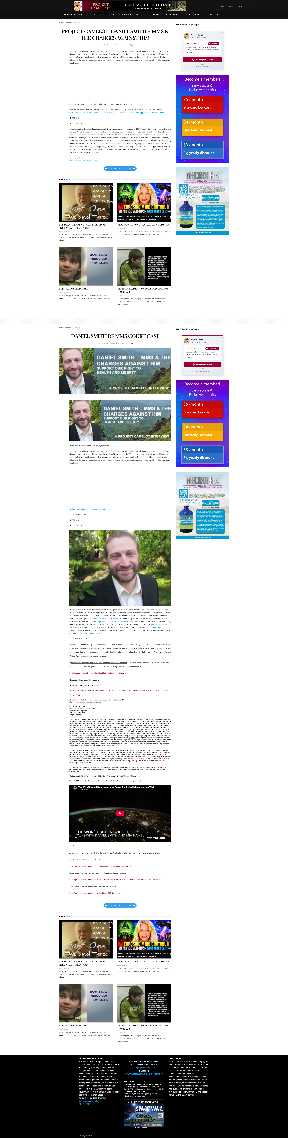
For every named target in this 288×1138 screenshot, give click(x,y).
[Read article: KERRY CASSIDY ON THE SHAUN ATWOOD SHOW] (144, 202)
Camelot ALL (68, 22)
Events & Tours (103, 14)
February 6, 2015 (103, 45)
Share (78, 695)
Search (198, 14)
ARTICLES (77, 22)
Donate (230, 6)
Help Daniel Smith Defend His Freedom (83, 700)
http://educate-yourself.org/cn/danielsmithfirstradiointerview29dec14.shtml (100, 673)
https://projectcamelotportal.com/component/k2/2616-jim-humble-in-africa (100, 866)
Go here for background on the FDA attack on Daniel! (90, 509)
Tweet (71, 695)
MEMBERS (124, 14)
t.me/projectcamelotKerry (144, 1068)
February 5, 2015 (103, 343)
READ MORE (85, 1104)
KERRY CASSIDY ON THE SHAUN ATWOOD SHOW (143, 224)
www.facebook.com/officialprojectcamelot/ (144, 1074)
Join (222, 6)
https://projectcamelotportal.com (83, 161)
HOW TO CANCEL (215, 14)
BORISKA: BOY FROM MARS (73, 288)
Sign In (240, 6)
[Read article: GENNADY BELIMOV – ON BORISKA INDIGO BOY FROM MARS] (144, 266)
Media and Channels (75, 14)
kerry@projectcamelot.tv (90, 1101)
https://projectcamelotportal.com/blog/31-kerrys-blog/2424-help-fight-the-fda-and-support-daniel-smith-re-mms (116, 113)
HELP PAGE (250, 6)
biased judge (159, 754)
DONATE (157, 14)
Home (61, 22)
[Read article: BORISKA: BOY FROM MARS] (86, 266)
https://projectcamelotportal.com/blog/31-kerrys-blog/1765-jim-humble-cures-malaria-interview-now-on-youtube (115, 880)
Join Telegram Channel (204, 60)
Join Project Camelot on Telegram (121, 168)
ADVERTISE (171, 14)
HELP (184, 14)
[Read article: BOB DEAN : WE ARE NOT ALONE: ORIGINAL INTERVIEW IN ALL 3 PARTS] (86, 202)
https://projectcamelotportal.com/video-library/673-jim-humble (95, 893)
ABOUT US (141, 14)
